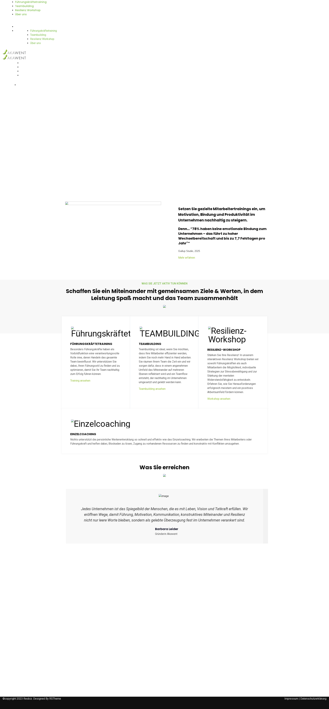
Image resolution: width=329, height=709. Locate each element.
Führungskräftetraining (31, 2)
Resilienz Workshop (27, 10)
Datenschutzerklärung (313, 698)
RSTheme (55, 698)
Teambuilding (24, 6)
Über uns (21, 14)
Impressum (291, 698)
